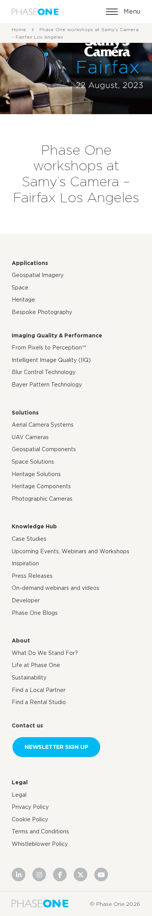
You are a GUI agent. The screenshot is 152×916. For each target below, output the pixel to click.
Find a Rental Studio (39, 702)
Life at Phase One (36, 665)
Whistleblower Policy (40, 844)
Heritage (23, 300)
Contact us (27, 725)
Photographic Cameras (42, 499)
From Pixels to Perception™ (49, 347)
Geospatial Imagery (38, 275)
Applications (30, 263)
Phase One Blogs (35, 613)
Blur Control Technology (44, 372)
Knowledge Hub (34, 526)
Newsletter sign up (56, 746)
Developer (26, 600)
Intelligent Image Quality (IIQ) (51, 360)
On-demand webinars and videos (55, 588)
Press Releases (32, 576)
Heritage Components (41, 486)
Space (20, 287)
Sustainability (29, 677)
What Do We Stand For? (45, 653)
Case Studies (29, 539)
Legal (20, 782)
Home (19, 29)
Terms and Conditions (40, 831)
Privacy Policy (30, 807)
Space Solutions (33, 462)
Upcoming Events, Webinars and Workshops (70, 551)
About (21, 640)
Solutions (25, 412)
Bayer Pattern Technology (47, 384)
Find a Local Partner (38, 690)
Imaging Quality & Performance (57, 335)
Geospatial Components (44, 449)
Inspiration (25, 563)
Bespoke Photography (42, 312)
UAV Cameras (30, 437)
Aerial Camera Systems (43, 425)
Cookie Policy (30, 819)
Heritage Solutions (36, 474)
